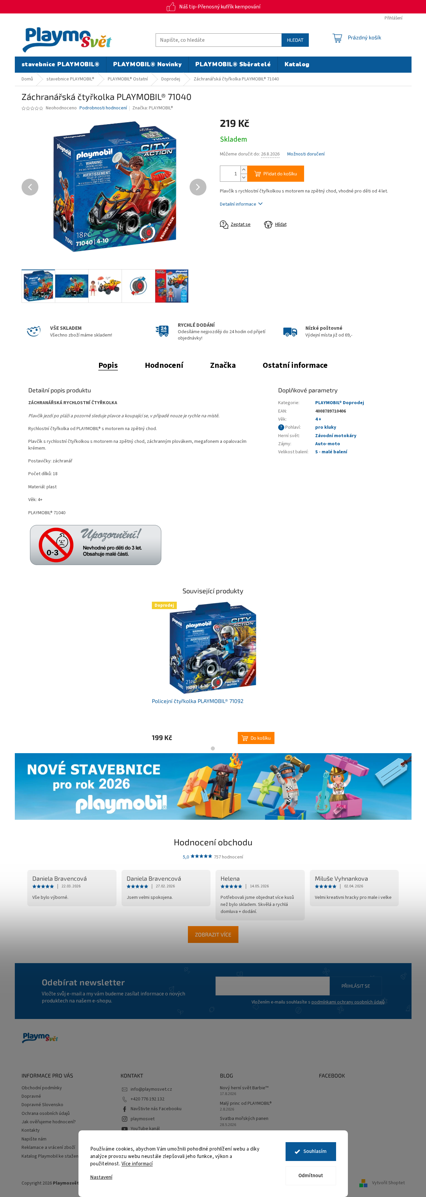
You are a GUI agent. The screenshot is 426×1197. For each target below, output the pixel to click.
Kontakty (31, 1130)
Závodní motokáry (335, 435)
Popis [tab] (108, 365)
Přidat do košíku (280, 173)
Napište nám (34, 1139)
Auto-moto (327, 444)
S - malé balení (331, 452)
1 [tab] (213, 748)
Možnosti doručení (306, 154)
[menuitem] (60, 65)
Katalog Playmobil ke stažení (50, 1156)
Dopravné (31, 1096)
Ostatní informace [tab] (295, 365)
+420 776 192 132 (147, 1099)
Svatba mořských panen (244, 1119)
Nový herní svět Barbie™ (244, 1088)
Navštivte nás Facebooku (156, 1108)
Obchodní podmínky (42, 1088)
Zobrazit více (213, 934)
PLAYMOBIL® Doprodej (339, 402)
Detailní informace (238, 204)
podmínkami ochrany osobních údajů (348, 1002)
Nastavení (101, 1177)
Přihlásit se (355, 986)
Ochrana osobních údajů (46, 1113)
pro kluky (325, 427)
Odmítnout (310, 1175)
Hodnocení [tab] (164, 365)
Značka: (152, 108)
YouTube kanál (145, 1128)
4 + (318, 419)
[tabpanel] (213, 673)
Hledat (295, 40)
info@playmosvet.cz (151, 1089)
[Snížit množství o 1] (243, 177)
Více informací (137, 1163)
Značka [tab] (223, 365)
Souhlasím (315, 1151)
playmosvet (143, 1119)
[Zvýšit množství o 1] (243, 170)
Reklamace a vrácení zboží (48, 1147)
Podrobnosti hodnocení (103, 108)
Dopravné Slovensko (42, 1104)
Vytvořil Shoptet (388, 1183)
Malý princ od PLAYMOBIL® (246, 1103)
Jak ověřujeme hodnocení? (49, 1122)
